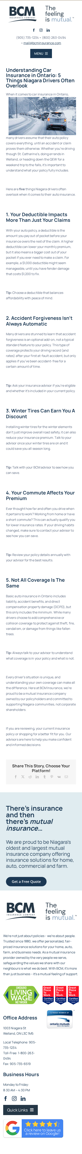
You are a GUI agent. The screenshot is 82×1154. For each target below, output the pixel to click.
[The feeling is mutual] (22, 8)
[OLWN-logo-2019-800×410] (21, 987)
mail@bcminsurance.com (42, 43)
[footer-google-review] (20, 904)
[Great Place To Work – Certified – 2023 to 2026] (61, 987)
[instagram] (41, 30)
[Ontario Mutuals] (61, 1011)
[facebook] (33, 30)
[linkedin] (48, 30)
